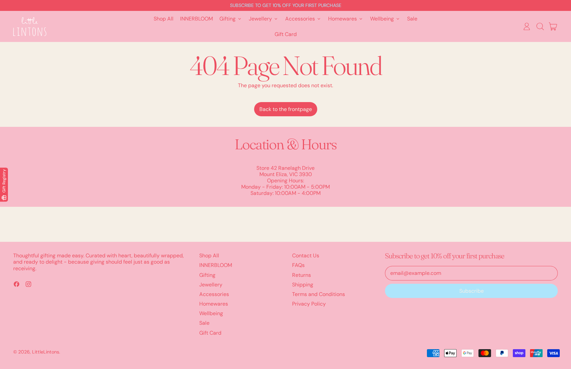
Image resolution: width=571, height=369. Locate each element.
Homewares (213, 303)
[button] (540, 26)
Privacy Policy (309, 303)
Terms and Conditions (318, 294)
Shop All (163, 18)
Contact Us (305, 255)
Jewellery (210, 284)
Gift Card (286, 34)
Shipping (302, 284)
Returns (301, 275)
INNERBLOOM (196, 18)
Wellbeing (211, 313)
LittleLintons (45, 352)
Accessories (214, 294)
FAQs (298, 265)
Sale (412, 18)
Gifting (207, 275)
